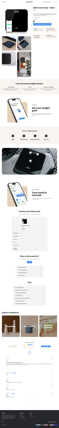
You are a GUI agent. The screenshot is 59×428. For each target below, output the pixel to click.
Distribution (21, 415)
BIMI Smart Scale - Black (26, 225)
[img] (8, 359)
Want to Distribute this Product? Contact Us (42, 24)
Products (3, 1)
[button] (25, 344)
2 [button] (28, 400)
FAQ (30, 418)
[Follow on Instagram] (2, 422)
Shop (29, 262)
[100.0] (29, 352)
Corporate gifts (22, 416)
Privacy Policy (32, 416)
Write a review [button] (46, 346)
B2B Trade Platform (23, 418)
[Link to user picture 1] (8, 368)
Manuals (31, 415)
